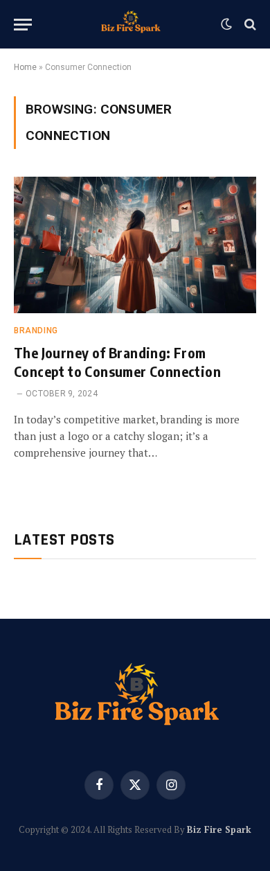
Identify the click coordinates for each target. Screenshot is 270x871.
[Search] (249, 24)
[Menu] (23, 24)
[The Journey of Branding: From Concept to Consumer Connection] (135, 245)
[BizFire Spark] (130, 24)
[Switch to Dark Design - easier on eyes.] (226, 24)
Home (25, 67)
